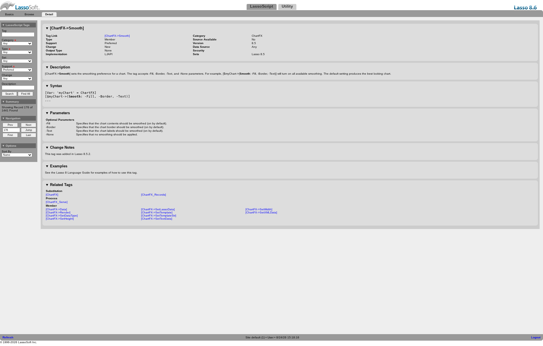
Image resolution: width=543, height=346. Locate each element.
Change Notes (59, 147)
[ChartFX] (52, 194)
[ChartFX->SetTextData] (156, 218)
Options (9, 145)
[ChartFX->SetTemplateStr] (158, 215)
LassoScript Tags (16, 25)
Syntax (53, 86)
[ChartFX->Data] (56, 209)
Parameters (57, 113)
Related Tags (58, 185)
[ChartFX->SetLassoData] (158, 209)
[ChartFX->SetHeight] (60, 218)
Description (57, 67)
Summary (10, 101)
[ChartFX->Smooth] (64, 28)
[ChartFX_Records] (153, 194)
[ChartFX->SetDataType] (62, 215)
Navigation (11, 118)
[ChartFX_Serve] (57, 202)
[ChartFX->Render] (58, 212)
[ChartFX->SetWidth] (258, 209)
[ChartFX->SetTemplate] (157, 212)
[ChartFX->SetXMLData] (261, 212)
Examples (56, 166)
